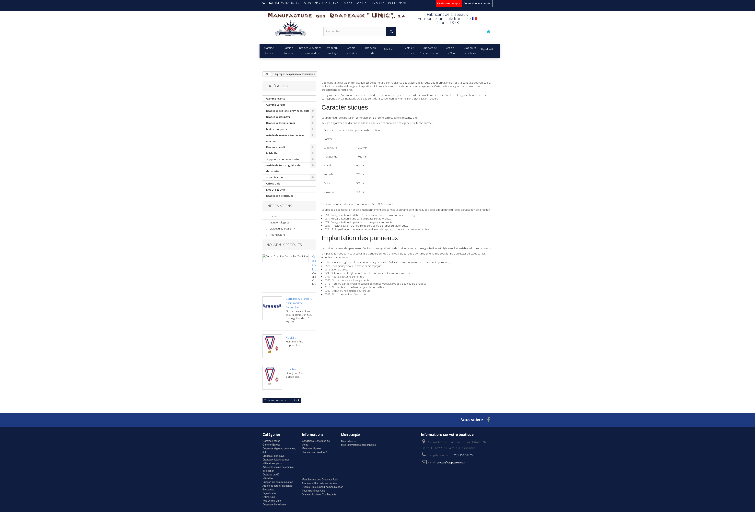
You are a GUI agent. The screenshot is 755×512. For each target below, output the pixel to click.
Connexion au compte (477, 3)
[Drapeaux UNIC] (290, 29)
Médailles (272, 153)
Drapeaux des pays (278, 117)
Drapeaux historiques (279, 195)
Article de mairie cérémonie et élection (285, 138)
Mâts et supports (276, 129)
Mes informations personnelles (358, 444)
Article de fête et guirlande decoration (283, 168)
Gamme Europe (275, 104)
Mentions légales (279, 222)
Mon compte (350, 434)
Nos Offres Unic (275, 189)
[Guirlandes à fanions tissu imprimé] (272, 308)
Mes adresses (349, 441)
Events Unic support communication (322, 486)
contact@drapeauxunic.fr (451, 462)
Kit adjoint (292, 369)
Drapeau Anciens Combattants (319, 494)
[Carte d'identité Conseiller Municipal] (285, 258)
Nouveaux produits (284, 244)
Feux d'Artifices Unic (313, 490)
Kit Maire (291, 337)
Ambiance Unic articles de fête (319, 483)
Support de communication (283, 159)
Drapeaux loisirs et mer (280, 123)
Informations (279, 205)
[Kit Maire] (272, 346)
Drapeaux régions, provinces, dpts (287, 111)
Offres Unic (273, 183)
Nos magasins (277, 234)
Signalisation (274, 177)
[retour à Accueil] (266, 74)
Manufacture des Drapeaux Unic (320, 479)
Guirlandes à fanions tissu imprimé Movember (299, 303)
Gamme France (275, 98)
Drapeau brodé (275, 147)
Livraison (274, 216)
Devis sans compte (448, 3)
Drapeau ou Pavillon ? (282, 228)
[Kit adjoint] (272, 378)
